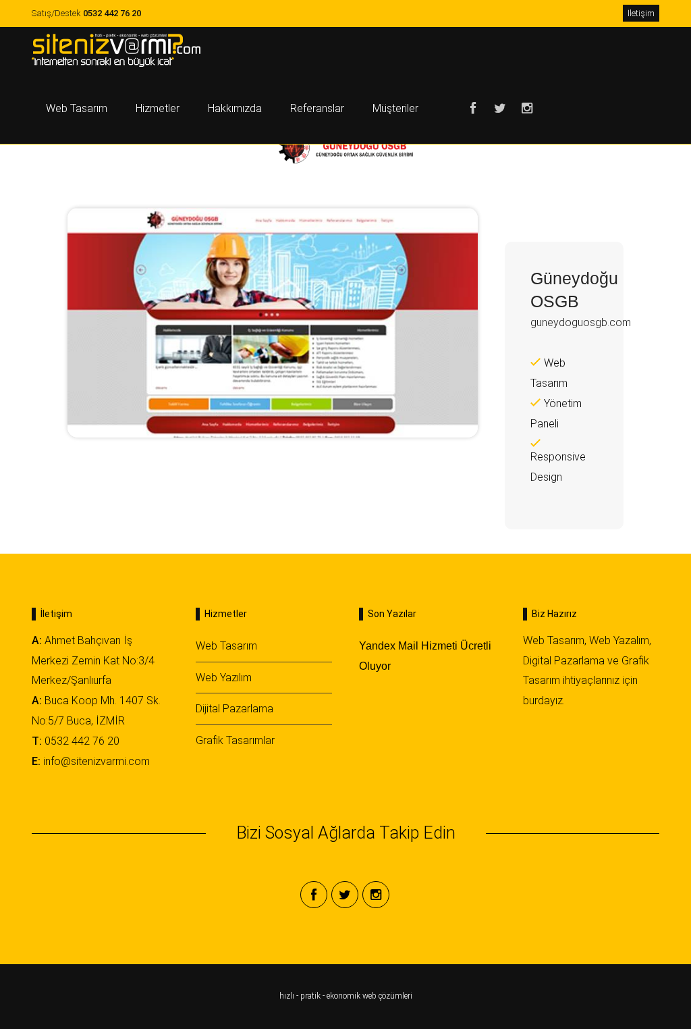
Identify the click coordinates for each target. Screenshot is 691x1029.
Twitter (500, 108)
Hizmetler (157, 108)
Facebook (473, 108)
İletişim (641, 13)
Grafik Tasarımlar (235, 740)
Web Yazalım (619, 640)
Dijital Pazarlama (234, 708)
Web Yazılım (224, 677)
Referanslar (317, 108)
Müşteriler (395, 108)
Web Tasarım (76, 108)
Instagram (527, 108)
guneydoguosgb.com (580, 322)
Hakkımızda (235, 108)
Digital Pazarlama (564, 660)
